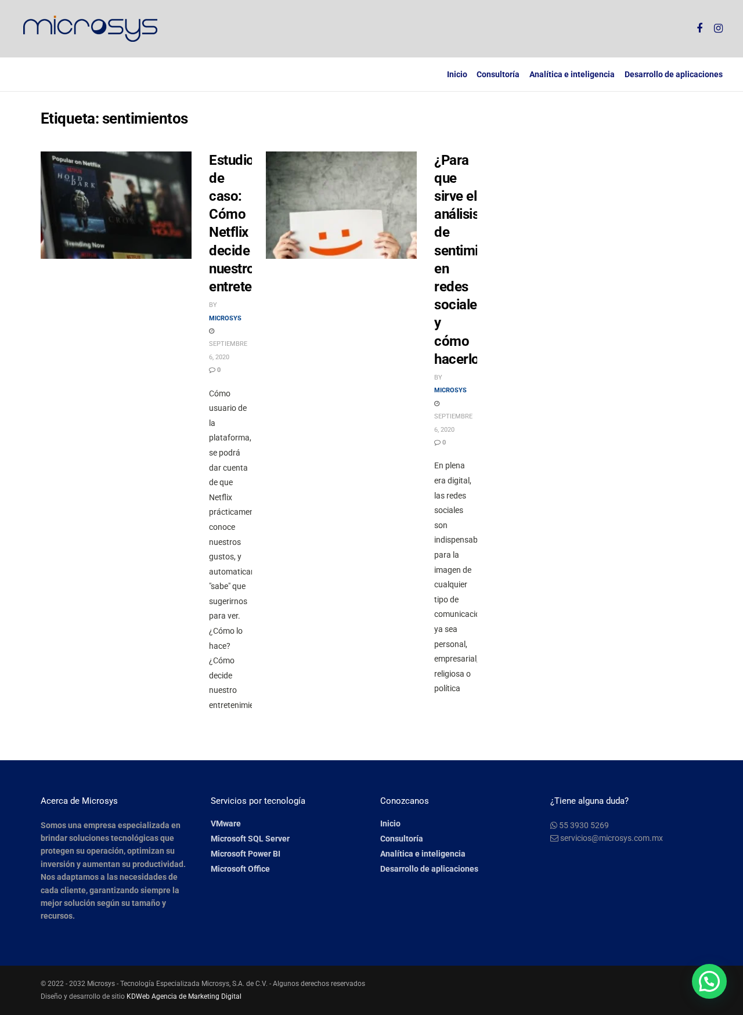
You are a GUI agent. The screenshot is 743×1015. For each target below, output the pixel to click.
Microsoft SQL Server (250, 838)
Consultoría (498, 74)
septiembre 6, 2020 (228, 350)
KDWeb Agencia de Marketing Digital (184, 996)
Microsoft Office (240, 868)
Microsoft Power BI (245, 853)
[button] (709, 981)
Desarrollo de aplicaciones (674, 74)
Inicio (457, 74)
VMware (226, 823)
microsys (225, 318)
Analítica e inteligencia (572, 74)
